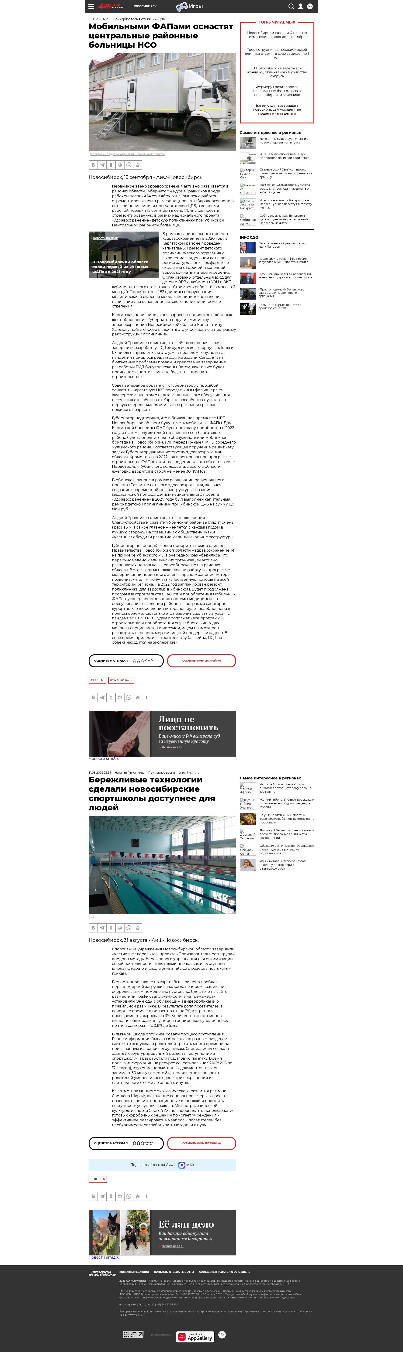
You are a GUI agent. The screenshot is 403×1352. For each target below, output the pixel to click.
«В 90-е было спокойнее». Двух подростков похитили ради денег (284, 156)
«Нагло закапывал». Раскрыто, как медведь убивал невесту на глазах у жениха (286, 203)
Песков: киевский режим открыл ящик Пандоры (282, 245)
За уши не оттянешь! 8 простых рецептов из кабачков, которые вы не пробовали (287, 818)
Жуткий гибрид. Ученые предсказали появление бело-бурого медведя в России (287, 803)
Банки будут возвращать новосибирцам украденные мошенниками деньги (277, 110)
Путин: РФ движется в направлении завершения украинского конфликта (285, 276)
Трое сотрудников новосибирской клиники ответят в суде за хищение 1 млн (277, 54)
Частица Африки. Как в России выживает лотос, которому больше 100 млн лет (285, 787)
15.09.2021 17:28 (99, 19)
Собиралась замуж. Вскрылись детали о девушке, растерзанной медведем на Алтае (284, 219)
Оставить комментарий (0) (201, 660)
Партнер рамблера (160, 1334)
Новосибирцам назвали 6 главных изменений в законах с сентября (277, 35)
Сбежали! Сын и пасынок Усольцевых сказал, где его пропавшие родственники (287, 849)
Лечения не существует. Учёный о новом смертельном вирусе (284, 140)
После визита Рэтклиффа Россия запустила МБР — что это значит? (283, 260)
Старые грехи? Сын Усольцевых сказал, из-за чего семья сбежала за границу (286, 173)
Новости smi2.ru (104, 758)
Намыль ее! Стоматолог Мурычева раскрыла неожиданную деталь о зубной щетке (285, 188)
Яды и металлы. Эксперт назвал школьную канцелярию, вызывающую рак (283, 864)
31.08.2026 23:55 (100, 772)
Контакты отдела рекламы (174, 1271)
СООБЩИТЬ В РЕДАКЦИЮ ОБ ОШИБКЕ (224, 1271)
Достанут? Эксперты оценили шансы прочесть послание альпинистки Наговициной (287, 834)
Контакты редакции (134, 1271)
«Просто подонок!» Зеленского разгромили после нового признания (281, 293)
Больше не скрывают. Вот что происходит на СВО (279, 306)
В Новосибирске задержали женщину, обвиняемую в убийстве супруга (277, 72)
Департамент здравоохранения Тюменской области (127, 154)
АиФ (92, 916)
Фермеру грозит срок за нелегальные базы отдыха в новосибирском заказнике (277, 91)
